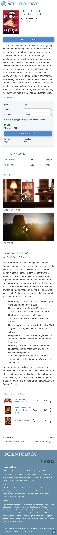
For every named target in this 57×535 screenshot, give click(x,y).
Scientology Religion (42, 504)
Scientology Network (28, 504)
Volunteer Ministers (35, 491)
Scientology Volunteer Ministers (42, 510)
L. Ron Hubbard (8, 488)
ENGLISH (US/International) (12, 471)
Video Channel (41, 488)
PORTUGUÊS (35, 480)
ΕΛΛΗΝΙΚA (18, 480)
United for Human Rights (23, 518)
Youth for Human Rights (39, 518)
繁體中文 (35, 474)
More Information (32, 494)
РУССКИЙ (27, 474)
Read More (8, 98)
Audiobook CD (11, 159)
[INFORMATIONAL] (28, 193)
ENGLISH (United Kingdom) (31, 471)
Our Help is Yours (19, 494)
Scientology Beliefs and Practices (25, 488)
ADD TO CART (29, 39)
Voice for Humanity (22, 491)
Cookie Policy (8, 531)
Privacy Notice (49, 528)
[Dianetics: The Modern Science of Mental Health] (8, 410)
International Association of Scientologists (16, 513)
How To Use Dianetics (22, 421)
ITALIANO (26, 480)
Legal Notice (28, 531)
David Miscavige (35, 507)
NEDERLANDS (44, 474)
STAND (46, 513)
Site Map (21, 496)
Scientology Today (8, 491)
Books (49, 491)
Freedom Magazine (36, 513)
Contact (41, 494)
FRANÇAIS (6, 474)
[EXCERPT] (28, 227)
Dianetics (17, 504)
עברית (13, 474)
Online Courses (8, 494)
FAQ (44, 491)
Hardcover (9, 165)
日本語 (20, 474)
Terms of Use (18, 531)
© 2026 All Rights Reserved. (23, 528)
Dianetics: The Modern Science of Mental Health (22, 410)
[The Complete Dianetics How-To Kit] (8, 401)
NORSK (21, 477)
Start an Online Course (23, 510)
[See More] (51, 159)
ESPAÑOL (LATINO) (39, 477)
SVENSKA (28, 477)
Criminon (18, 516)
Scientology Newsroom (21, 507)
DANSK (43, 471)
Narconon (26, 516)
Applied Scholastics (36, 516)
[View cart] (54, 532)
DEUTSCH (6, 477)
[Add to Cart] (48, 159)
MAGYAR (14, 477)
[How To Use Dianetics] (8, 421)
